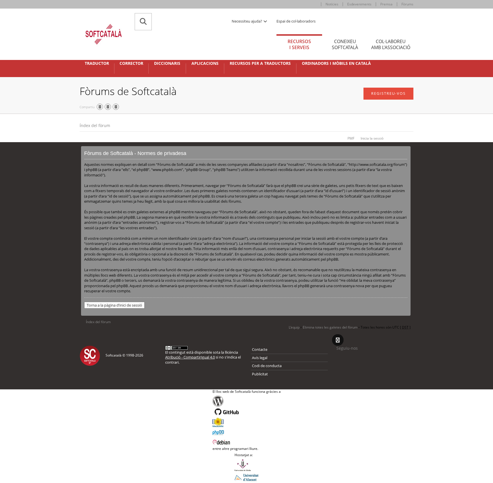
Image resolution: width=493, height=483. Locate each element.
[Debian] (247, 441)
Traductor (97, 63)
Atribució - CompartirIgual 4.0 (190, 357)
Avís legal (259, 357)
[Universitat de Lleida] (246, 465)
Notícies (332, 4)
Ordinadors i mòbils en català (336, 63)
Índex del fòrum (95, 125)
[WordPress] (247, 401)
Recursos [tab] (299, 44)
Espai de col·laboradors (296, 21)
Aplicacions (205, 63)
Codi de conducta (267, 365)
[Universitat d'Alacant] (246, 477)
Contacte (259, 349)
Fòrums (407, 4)
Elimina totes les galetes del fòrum (330, 327)
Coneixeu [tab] (345, 44)
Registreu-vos (388, 93)
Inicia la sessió (372, 138)
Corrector (131, 63)
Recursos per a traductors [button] (260, 63)
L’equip (294, 327)
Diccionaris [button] (167, 63)
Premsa (386, 4)
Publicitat (260, 374)
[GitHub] (247, 411)
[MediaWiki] (247, 422)
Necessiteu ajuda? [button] (247, 21)
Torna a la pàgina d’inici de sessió (114, 305)
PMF (350, 138)
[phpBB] (247, 432)
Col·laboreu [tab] (390, 44)
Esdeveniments (359, 4)
